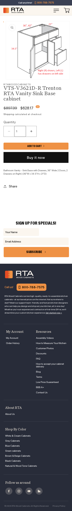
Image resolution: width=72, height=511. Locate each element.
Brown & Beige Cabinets (17, 455)
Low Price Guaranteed (47, 382)
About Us (10, 414)
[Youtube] (28, 491)
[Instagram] (18, 491)
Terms (39, 377)
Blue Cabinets (12, 445)
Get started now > (54, 313)
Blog (38, 371)
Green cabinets (13, 450)
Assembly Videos (45, 338)
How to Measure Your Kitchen (51, 343)
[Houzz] (39, 491)
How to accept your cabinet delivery (50, 365)
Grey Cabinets (12, 440)
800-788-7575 (45, 2)
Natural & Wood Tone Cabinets (21, 466)
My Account (12, 338)
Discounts (41, 353)
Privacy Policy (59, 506)
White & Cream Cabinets (18, 435)
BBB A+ (40, 387)
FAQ (38, 358)
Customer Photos (45, 348)
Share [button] (13, 186)
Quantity (10, 122)
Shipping (9, 114)
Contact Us (42, 392)
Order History (13, 343)
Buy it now (36, 158)
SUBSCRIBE (34, 252)
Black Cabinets (13, 460)
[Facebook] (8, 491)
